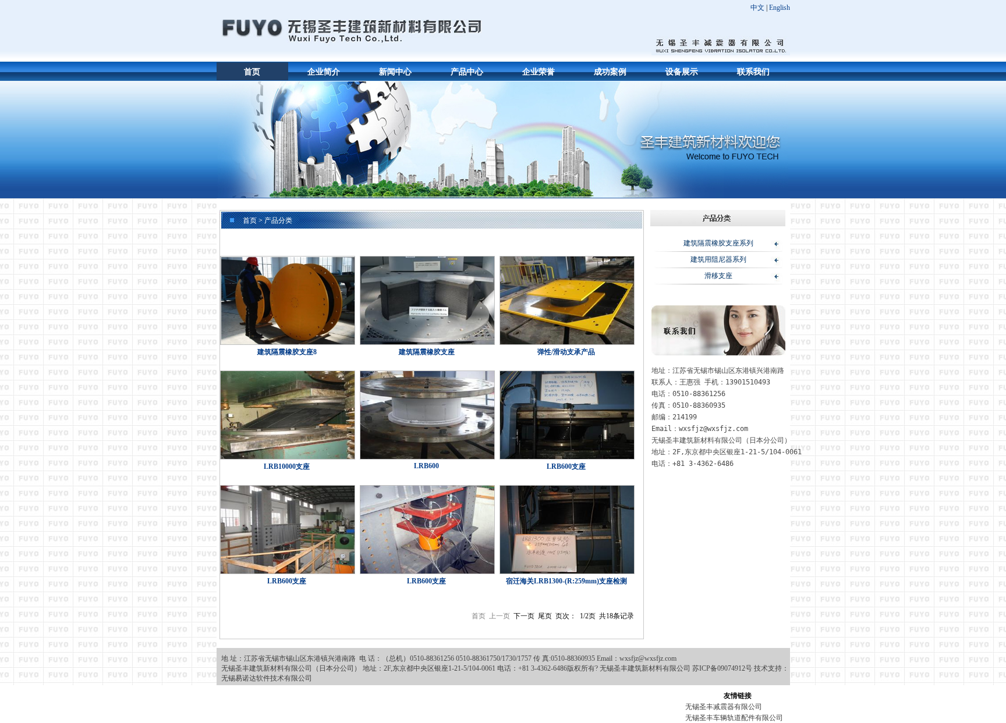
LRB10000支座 (287, 466)
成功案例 (610, 71)
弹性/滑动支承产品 (566, 352)
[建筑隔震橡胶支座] (427, 301)
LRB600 (426, 466)
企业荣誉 (538, 71)
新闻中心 (395, 71)
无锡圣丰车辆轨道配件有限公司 (734, 718)
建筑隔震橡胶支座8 (287, 352)
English (779, 7)
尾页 (545, 616)
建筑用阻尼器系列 (718, 259)
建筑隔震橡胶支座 (427, 352)
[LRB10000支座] (287, 416)
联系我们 (753, 71)
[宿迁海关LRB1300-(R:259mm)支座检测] (566, 530)
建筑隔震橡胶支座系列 (718, 243)
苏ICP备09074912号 (722, 668)
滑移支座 (718, 276)
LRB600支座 (566, 466)
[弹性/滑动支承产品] (566, 301)
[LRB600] (427, 416)
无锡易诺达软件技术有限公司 (266, 678)
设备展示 (681, 71)
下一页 (523, 616)
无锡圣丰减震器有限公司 (723, 707)
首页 (252, 71)
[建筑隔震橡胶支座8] (287, 301)
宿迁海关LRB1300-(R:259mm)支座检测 (566, 581)
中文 (757, 7)
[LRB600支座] (566, 416)
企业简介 (323, 71)
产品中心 (467, 71)
